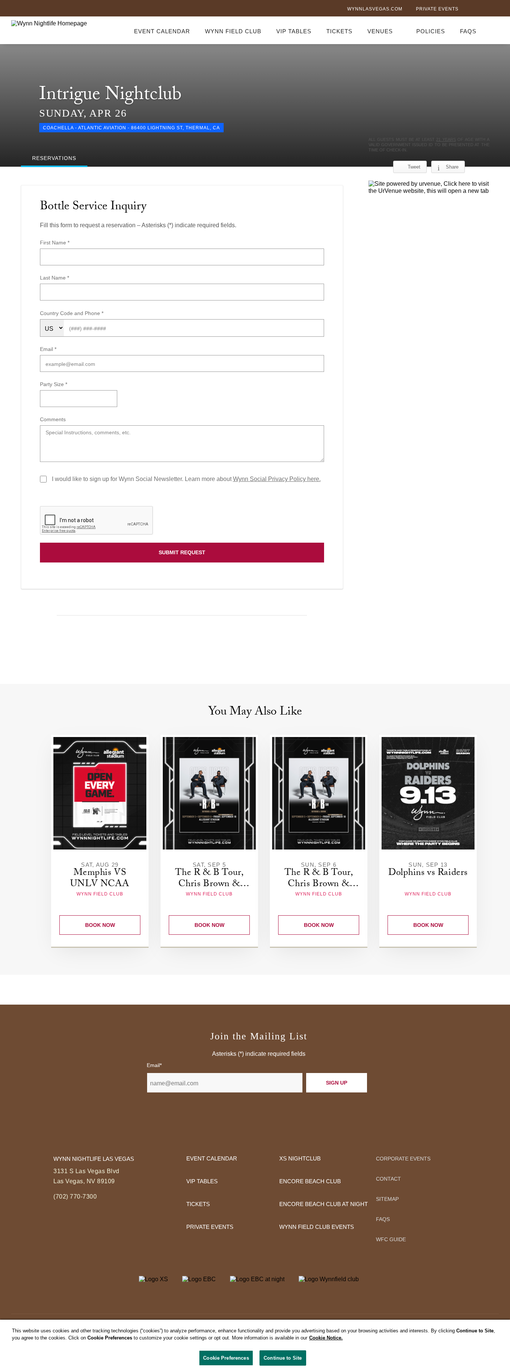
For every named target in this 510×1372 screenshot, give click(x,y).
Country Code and (62, 313)
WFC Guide (391, 1239)
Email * (48, 349)
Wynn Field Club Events (316, 1227)
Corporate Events (403, 1159)
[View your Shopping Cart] (494, 29)
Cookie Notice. (326, 1338)
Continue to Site (283, 1358)
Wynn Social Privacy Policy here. (277, 479)
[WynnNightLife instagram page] (495, 9)
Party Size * (53, 384)
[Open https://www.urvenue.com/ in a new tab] (428, 187)
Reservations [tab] (54, 158)
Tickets (339, 31)
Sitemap (387, 1199)
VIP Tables (293, 31)
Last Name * (54, 278)
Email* (154, 1065)
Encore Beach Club (310, 1181)
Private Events (437, 9)
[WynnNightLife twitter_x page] (482, 9)
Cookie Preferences (226, 1358)
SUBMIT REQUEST (182, 552)
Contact (388, 1179)
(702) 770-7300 (75, 1196)
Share (452, 167)
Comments (53, 419)
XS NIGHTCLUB (300, 1158)
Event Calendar (162, 31)
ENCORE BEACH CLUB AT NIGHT (323, 1204)
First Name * (54, 243)
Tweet (414, 167)
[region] (255, 1346)
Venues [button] (380, 31)
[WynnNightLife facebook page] (470, 9)
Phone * (94, 313)
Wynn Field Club (233, 31)
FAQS (468, 31)
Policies (430, 31)
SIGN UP (336, 1083)
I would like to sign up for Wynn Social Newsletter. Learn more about (186, 479)
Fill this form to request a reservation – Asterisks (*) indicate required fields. (138, 225)
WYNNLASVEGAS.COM (374, 9)
